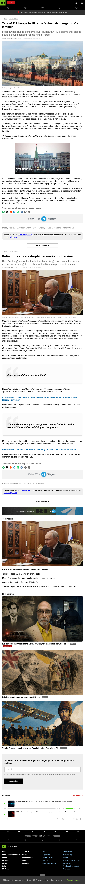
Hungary (41, 228)
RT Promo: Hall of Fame (71, 860)
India (4, 866)
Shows (24, 860)
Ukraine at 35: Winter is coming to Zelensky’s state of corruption (39, 449)
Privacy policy (67, 854)
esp (19, 831)
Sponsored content (49, 863)
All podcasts (78, 796)
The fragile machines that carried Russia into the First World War (31, 748)
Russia (49, 228)
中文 (78, 831)
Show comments (42, 245)
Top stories (7, 519)
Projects (25, 863)
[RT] (27, 836)
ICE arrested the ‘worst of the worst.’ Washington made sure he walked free (35, 644)
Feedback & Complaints (71, 866)
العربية (7, 831)
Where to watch (47, 857)
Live (43, 852)
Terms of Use (67, 852)
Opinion (25, 854)
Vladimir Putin (39, 483)
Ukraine (57, 228)
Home (5, 19)
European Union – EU (26, 228)
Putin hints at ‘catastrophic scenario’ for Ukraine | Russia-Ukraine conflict (43, 12)
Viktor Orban (68, 228)
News (4, 852)
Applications (46, 854)
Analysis (25, 852)
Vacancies (66, 869)
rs (67, 831)
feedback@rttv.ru (10, 237)
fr (55, 831)
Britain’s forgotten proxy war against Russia (21, 697)
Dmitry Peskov (8, 228)
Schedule (45, 860)
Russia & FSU (13, 19)
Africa (4, 863)
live (11, 2)
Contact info (67, 863)
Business (5, 860)
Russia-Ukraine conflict (12, 483)
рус (32, 831)
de (44, 831)
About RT (66, 857)
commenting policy (25, 235)
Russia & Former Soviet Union (11, 856)
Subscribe (13, 781)
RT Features (8, 594)
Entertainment (27, 857)
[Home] (3, 3)
